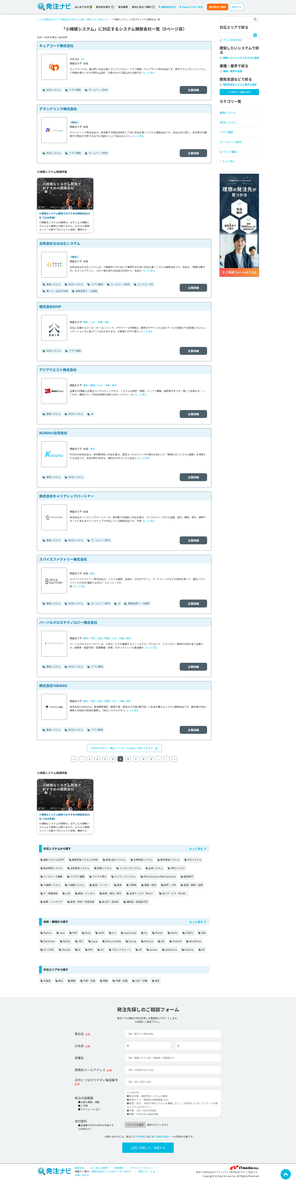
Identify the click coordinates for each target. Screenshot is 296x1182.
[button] (239, 160)
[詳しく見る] (239, 225)
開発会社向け (99, 1171)
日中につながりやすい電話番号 (96, 1080)
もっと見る (149, 72)
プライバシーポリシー (142, 1167)
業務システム (53, 284)
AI (91, 414)
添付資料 (81, 1121)
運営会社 (79, 1167)
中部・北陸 (96, 638)
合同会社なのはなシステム (59, 243)
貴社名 (79, 1033)
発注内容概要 (84, 1098)
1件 (82, 59)
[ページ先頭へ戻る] (286, 1174)
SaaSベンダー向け (119, 1171)
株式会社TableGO (53, 685)
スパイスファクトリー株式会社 (63, 559)
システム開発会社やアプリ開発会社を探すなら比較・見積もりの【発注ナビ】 (73, 19)
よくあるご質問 (99, 1167)
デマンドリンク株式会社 (58, 108)
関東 (85, 322)
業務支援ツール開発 (86, 291)
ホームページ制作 (98, 89)
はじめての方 (82, 7)
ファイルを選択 (135, 1124)
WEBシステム (53, 89)
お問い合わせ (82, 1175)
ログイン (236, 7)
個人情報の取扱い (161, 1136)
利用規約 (141, 1136)
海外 (107, 322)
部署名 (79, 1057)
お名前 (79, 1045)
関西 (92, 385)
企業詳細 (193, 90)
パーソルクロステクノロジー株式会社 (68, 622)
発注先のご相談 (217, 7)
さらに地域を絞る (232, 40)
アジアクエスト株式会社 (58, 369)
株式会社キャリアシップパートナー (66, 496)
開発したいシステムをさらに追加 (241, 57)
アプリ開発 (74, 89)
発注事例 (123, 7)
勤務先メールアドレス (90, 1070)
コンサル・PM (145, 284)
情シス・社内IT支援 (57, 291)
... (159, 759)
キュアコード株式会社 (56, 45)
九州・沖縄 (96, 322)
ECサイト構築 (228, 152)
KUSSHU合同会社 (53, 432)
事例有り (74, 122)
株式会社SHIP (50, 306)
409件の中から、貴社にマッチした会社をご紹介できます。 (123, 748)
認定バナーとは (146, 1171)
